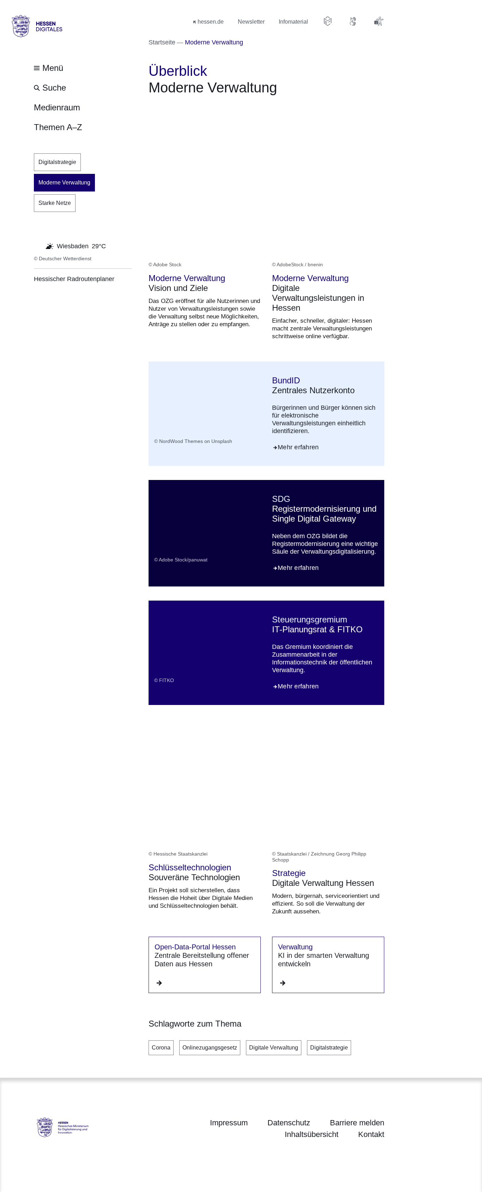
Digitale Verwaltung (273, 1048)
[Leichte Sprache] (327, 21)
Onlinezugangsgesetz (209, 1048)
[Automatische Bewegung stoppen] (38, 245)
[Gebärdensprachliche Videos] (353, 21)
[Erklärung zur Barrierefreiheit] (378, 21)
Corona (161, 1048)
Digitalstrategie (329, 1048)
